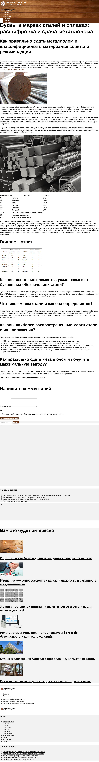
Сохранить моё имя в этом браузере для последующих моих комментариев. (32, 414)
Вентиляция (7, 739)
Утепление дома (8, 722)
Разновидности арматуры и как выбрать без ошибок (21, 756)
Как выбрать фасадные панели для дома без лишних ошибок (24, 752)
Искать (15, 422)
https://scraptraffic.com (15, 69)
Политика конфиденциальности (13, 699)
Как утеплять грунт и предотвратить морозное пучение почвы (24, 497)
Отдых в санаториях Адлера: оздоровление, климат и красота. (47, 659)
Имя (1, 410)
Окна (7, 724)
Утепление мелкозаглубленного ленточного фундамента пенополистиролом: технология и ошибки (36, 495)
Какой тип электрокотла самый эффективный (18, 760)
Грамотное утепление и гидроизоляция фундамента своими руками (26, 499)
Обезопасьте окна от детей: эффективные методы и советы (45, 681)
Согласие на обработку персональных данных (18, 703)
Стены (7, 18)
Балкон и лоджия (8, 735)
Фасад (7, 20)
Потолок (8, 16)
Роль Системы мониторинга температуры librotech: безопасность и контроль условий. (39, 634)
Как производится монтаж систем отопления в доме (20, 758)
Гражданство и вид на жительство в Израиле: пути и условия (23, 754)
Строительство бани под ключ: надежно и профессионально (46, 558)
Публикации (7, 696)
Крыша (5, 737)
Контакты (6, 694)
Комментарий (5, 406)
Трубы (5, 741)
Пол (6, 14)
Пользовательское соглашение (13, 701)
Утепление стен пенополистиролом (15, 501)
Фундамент (9, 733)
